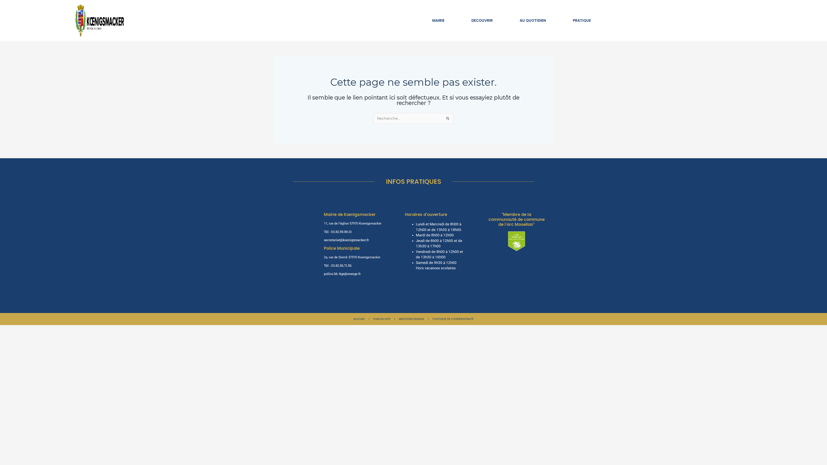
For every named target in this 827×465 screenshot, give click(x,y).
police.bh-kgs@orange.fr (342, 273)
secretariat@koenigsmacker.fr (346, 240)
